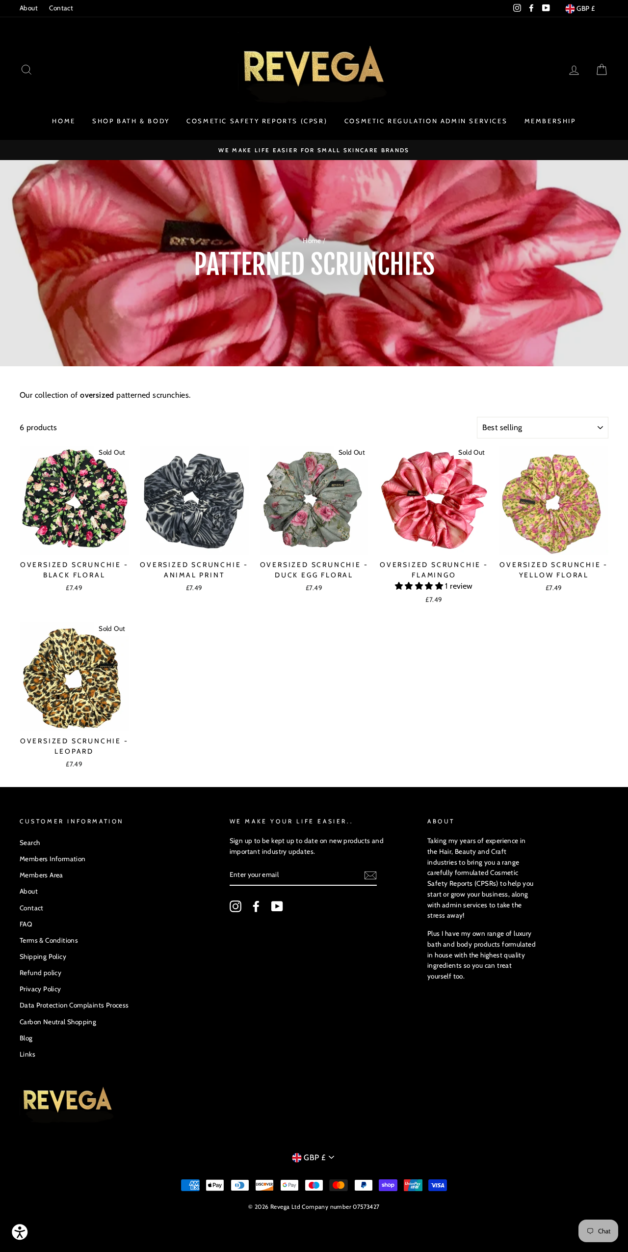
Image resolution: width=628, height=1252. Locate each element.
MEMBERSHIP (550, 121)
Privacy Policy (40, 989)
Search (30, 842)
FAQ (26, 924)
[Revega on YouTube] (277, 906)
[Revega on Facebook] (256, 906)
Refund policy (40, 973)
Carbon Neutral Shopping (58, 1022)
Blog (26, 1038)
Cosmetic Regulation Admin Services (425, 121)
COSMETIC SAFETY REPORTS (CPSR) (256, 121)
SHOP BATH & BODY (131, 121)
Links (27, 1054)
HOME (63, 121)
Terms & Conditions (49, 940)
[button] (420, 586)
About (29, 8)
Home (312, 241)
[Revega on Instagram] (235, 906)
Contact (61, 8)
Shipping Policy (43, 956)
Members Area (41, 875)
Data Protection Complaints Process (74, 1005)
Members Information (53, 859)
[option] (314, 150)
